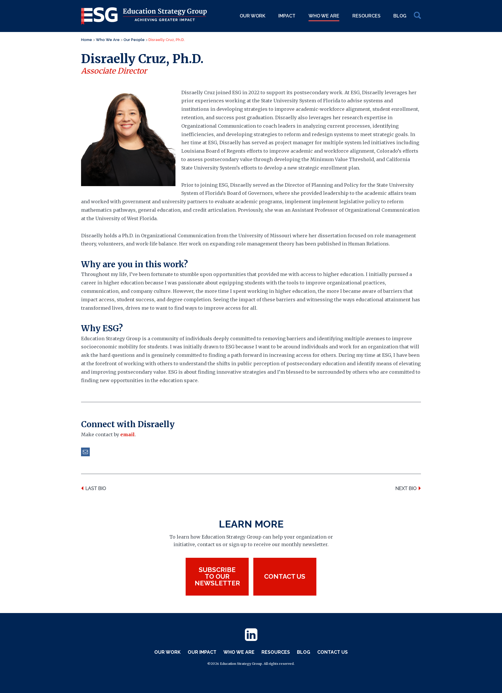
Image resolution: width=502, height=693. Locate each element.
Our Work (252, 16)
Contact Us (332, 652)
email (127, 434)
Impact (286, 16)
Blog (399, 16)
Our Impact (202, 652)
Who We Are (324, 16)
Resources (366, 16)
